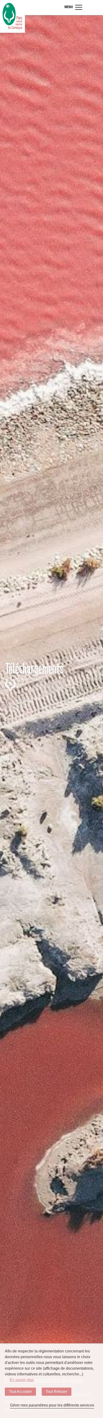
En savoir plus (22, 1380)
